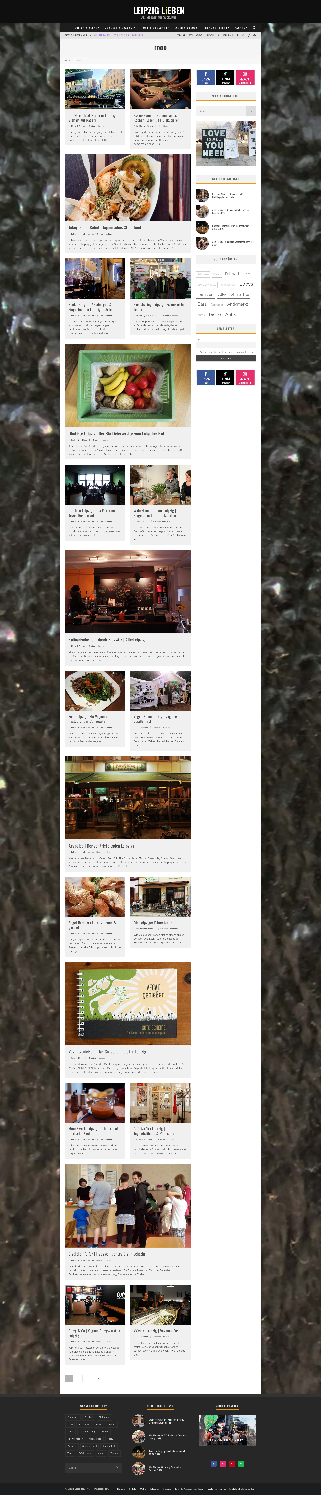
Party (110, 1439)
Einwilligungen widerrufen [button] (216, 1489)
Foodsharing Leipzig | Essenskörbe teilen (159, 307)
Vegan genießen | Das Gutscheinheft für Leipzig (107, 1051)
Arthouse (203, 274)
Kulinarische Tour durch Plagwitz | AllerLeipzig (107, 639)
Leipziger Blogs (87, 1432)
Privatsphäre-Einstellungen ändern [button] (241, 1489)
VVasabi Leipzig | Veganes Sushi (157, 1330)
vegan (101, 1453)
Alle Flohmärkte (233, 294)
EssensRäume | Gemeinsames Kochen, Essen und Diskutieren (157, 117)
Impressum (167, 1489)
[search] (251, 111)
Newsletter (132, 1489)
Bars (202, 304)
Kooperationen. (196, 35)
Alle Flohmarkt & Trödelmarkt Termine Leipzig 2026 (231, 211)
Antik (230, 314)
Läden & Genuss (186, 28)
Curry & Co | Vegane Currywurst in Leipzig (94, 1333)
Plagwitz (72, 1446)
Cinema (217, 304)
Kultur (112, 1424)
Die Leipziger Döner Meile (153, 922)
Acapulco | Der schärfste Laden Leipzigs (101, 845)
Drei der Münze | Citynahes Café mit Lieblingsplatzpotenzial (229, 195)
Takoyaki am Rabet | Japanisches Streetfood (105, 227)
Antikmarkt (237, 304)
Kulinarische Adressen (80, 234)
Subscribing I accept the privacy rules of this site (227, 352)
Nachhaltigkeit (75, 1439)
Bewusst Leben (216, 28)
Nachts (240, 28)
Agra (247, 274)
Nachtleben (95, 1439)
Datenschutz (154, 1489)
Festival (89, 1417)
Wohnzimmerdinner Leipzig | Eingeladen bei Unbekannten (155, 513)
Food (70, 1424)
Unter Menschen (155, 28)
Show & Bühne (142, 521)
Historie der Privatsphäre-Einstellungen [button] (189, 1489)
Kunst (70, 1432)
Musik (105, 1432)
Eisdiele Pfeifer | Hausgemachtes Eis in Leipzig (107, 1253)
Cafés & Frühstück (144, 1139)
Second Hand (89, 1446)
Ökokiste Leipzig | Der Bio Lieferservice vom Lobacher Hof (116, 433)
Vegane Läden (142, 727)
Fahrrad (232, 273)
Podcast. (181, 35)
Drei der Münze (206, 284)
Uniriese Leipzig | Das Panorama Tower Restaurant (93, 513)
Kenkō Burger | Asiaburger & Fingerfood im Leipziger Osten (91, 307)
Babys (246, 284)
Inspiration (84, 1424)
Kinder (99, 1424)
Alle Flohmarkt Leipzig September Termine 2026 (233, 243)
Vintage (114, 1453)
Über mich (121, 1489)
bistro (215, 314)
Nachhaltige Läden (79, 440)
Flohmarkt (104, 1417)
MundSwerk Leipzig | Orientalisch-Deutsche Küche (94, 1131)
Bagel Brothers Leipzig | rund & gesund (92, 925)
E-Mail (199, 340)
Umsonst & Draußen (120, 28)
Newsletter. (213, 35)
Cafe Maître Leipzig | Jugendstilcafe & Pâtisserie (154, 1131)
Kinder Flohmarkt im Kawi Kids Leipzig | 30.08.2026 (120, 34)
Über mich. (228, 35)
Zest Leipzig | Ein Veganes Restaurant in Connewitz (88, 719)
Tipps (70, 1453)
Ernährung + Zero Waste (146, 126)
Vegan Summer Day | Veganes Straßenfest (156, 719)
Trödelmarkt (85, 1453)
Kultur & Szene (86, 28)
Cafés (217, 274)
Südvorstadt (109, 1446)
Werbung (143, 1489)
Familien (205, 294)
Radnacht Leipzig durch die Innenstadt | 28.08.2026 (231, 227)
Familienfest (228, 284)
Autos (201, 315)
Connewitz (73, 1417)
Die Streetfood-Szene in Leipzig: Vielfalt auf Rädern (93, 117)
